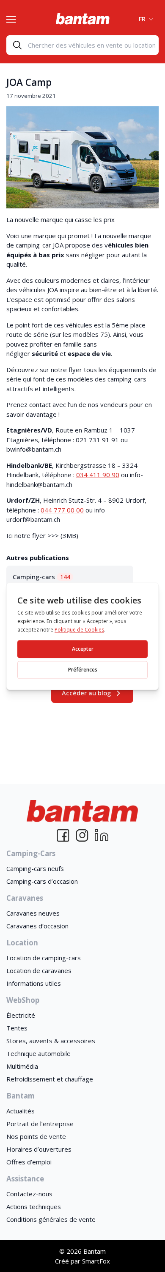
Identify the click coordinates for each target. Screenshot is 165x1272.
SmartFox (96, 1261)
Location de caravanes (39, 970)
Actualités (20, 1111)
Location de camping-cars (43, 957)
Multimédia (22, 1066)
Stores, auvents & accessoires (50, 1040)
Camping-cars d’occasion (42, 881)
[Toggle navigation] (11, 18)
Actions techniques (33, 1206)
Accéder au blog (86, 693)
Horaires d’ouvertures (39, 1149)
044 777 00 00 (62, 510)
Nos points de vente (36, 1136)
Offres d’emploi (29, 1162)
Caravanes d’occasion (37, 926)
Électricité (20, 1015)
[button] (144, 19)
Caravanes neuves (33, 913)
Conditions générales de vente (51, 1219)
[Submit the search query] (17, 45)
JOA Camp (29, 82)
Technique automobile (38, 1053)
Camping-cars (41, 576)
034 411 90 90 (97, 474)
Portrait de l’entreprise (40, 1123)
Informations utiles (33, 983)
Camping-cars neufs (35, 868)
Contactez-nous (29, 1193)
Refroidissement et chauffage (49, 1079)
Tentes (17, 1028)
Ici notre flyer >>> (32, 535)
